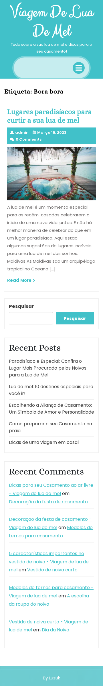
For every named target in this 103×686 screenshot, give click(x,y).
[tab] (78, 67)
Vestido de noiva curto (52, 570)
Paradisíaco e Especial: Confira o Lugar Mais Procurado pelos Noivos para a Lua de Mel (47, 368)
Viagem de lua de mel (51, 22)
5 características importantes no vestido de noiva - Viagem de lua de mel (49, 561)
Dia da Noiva (55, 630)
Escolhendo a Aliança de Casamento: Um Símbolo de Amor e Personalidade (51, 408)
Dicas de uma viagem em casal (44, 442)
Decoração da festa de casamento (48, 501)
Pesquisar (21, 306)
